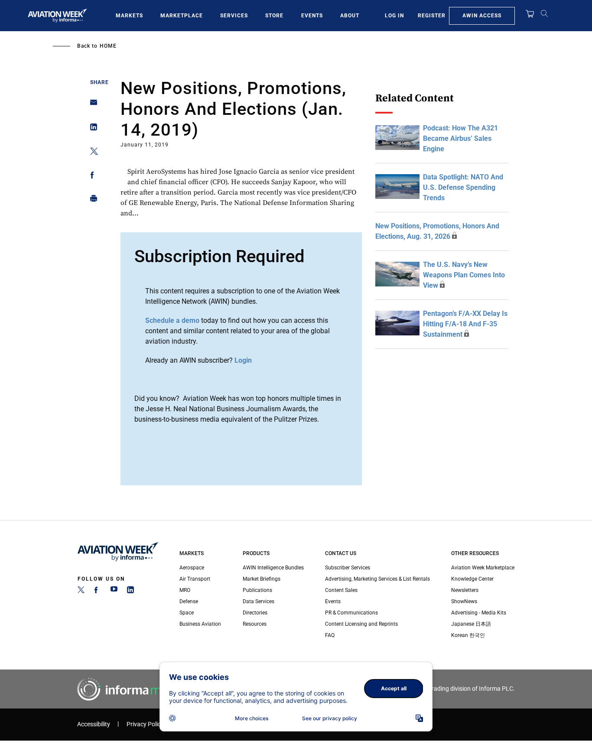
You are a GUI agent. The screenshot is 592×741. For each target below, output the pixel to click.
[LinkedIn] (130, 591)
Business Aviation (200, 624)
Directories (255, 613)
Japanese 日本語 (471, 624)
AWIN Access (481, 16)
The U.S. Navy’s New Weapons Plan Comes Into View (464, 274)
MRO (184, 590)
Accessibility (93, 724)
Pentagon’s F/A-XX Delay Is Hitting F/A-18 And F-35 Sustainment (465, 323)
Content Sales (341, 590)
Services (234, 16)
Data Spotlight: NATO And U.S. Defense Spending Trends (463, 187)
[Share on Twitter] (91, 152)
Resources (255, 624)
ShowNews (464, 601)
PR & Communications (351, 613)
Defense (188, 601)
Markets (129, 16)
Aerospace (191, 568)
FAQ (330, 635)
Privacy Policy (145, 724)
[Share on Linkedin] (91, 129)
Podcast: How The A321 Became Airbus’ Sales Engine (460, 138)
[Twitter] (81, 591)
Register (432, 16)
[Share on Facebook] (91, 176)
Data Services (258, 601)
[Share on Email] (91, 105)
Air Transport (194, 579)
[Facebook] (97, 591)
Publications (257, 590)
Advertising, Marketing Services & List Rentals (377, 579)
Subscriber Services (347, 568)
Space (186, 613)
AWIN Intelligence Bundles (273, 568)
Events (312, 16)
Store (274, 16)
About (349, 16)
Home (108, 46)
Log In (394, 16)
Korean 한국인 (468, 635)
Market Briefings (261, 579)
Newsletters (464, 590)
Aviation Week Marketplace (482, 568)
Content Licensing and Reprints (361, 624)
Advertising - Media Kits (478, 613)
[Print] (91, 200)
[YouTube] (114, 591)
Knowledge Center (472, 579)
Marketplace (181, 16)
